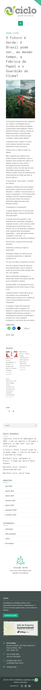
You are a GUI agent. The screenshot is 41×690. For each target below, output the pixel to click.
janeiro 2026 (9, 491)
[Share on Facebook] (8, 411)
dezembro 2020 (11, 510)
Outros (16, 33)
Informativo (9, 529)
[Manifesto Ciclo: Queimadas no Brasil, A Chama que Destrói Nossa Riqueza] (12, 354)
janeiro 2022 (9, 505)
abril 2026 (8, 486)
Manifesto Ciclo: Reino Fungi (16, 473)
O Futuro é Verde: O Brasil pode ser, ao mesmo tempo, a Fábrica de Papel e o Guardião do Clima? (20, 452)
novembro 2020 (10, 515)
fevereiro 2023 (10, 501)
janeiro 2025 (9, 496)
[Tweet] (12, 411)
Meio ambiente (10, 534)
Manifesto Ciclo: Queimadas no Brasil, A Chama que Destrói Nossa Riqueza (11, 364)
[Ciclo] (20, 11)
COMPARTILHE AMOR (11, 615)
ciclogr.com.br (11, 667)
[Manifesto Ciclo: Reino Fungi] (26, 361)
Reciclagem (9, 543)
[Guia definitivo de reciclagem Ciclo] (13, 388)
